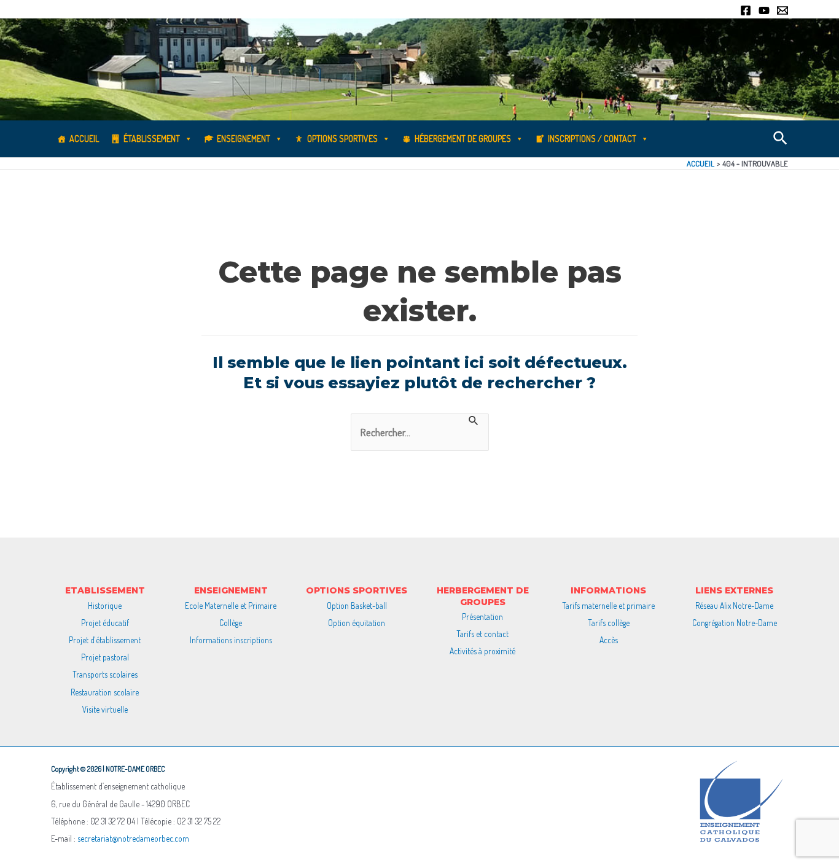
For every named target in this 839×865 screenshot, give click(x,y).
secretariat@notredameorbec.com (133, 838)
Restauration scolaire (105, 692)
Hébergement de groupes (463, 138)
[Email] (782, 10)
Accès (608, 640)
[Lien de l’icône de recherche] (781, 138)
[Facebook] (745, 10)
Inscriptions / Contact (592, 138)
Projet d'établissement (105, 640)
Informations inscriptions (231, 640)
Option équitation (356, 622)
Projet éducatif (105, 622)
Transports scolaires (105, 674)
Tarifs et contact (482, 633)
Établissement (151, 138)
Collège (230, 622)
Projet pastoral (105, 657)
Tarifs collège (609, 622)
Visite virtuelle (105, 709)
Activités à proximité (482, 651)
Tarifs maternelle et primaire (608, 605)
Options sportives (342, 138)
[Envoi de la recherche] (474, 420)
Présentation (482, 616)
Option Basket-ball (357, 605)
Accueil (84, 138)
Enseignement (243, 138)
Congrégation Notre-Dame (734, 622)
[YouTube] (764, 10)
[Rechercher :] (420, 432)
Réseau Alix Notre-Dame (734, 605)
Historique (105, 605)
